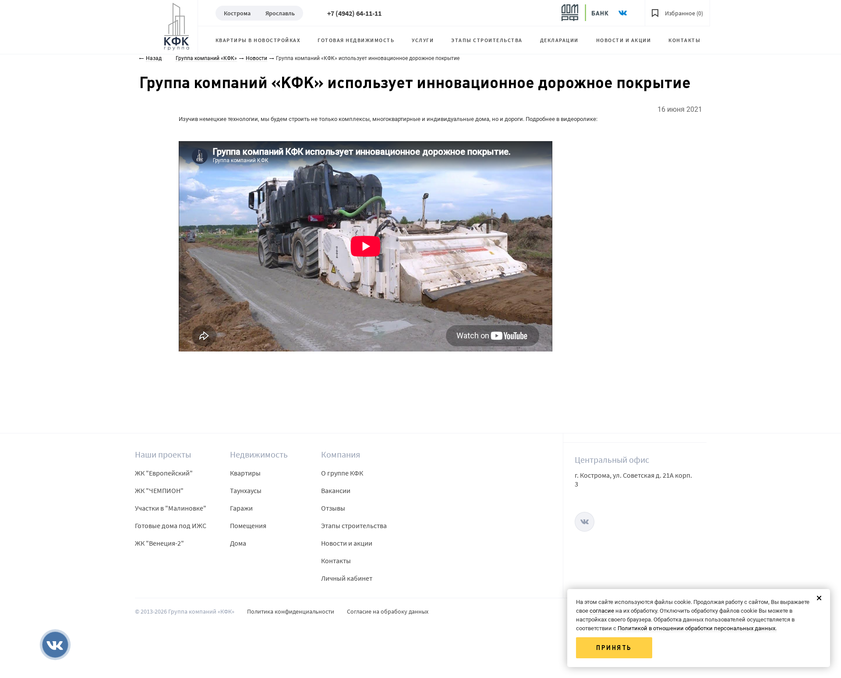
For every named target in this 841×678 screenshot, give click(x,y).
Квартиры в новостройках (258, 40)
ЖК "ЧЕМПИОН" (159, 490)
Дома (238, 543)
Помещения (248, 525)
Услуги (423, 40)
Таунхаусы (245, 490)
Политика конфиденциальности (290, 611)
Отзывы (333, 508)
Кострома (237, 13)
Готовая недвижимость (356, 40)
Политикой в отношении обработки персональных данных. (697, 628)
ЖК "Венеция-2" (159, 543)
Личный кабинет (346, 578)
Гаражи (241, 508)
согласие (602, 610)
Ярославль (280, 13)
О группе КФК (342, 473)
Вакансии (335, 490)
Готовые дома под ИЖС (170, 525)
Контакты (684, 40)
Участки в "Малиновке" (170, 508)
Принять (614, 647)
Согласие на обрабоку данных (387, 611)
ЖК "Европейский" (164, 473)
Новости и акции (623, 40)
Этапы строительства (487, 40)
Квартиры (245, 473)
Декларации (559, 40)
